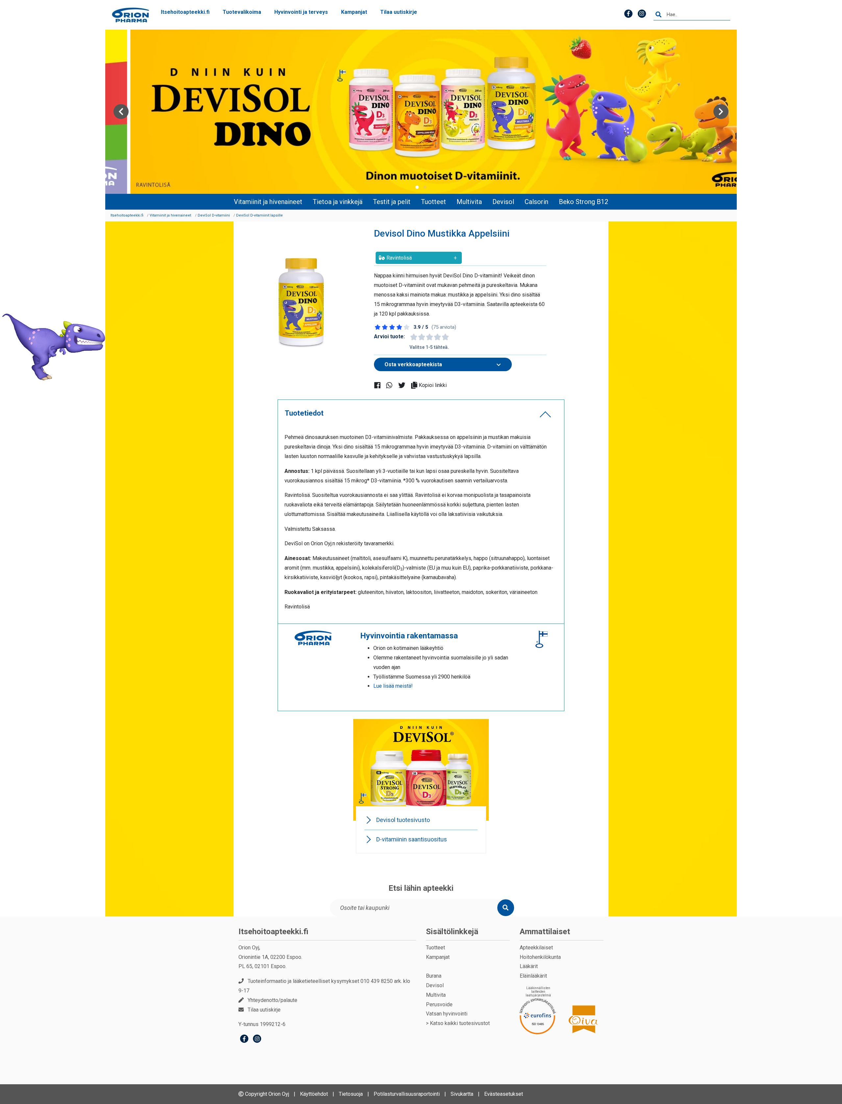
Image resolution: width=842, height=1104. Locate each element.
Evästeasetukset (503, 1094)
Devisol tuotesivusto (403, 819)
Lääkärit (529, 966)
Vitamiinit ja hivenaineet (268, 202)
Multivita (469, 202)
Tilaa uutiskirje (398, 12)
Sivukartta (462, 1094)
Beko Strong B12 (583, 202)
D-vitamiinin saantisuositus (411, 839)
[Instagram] (257, 1040)
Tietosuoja (351, 1094)
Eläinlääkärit (533, 976)
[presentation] (121, 111)
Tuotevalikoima (242, 12)
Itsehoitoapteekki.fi (185, 12)
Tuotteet (433, 202)
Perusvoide (439, 1004)
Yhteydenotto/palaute (272, 1000)
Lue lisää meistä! (393, 686)
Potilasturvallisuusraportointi (407, 1094)
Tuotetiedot (304, 413)
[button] (417, 187)
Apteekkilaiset (536, 947)
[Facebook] (244, 1040)
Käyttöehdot (314, 1094)
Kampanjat (354, 12)
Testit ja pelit (391, 202)
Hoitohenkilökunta (540, 957)
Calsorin (536, 202)
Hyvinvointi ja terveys (301, 12)
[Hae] (658, 14)
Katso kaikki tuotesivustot (460, 1023)
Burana (433, 976)
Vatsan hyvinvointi (446, 1014)
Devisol (503, 202)
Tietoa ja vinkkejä (337, 202)
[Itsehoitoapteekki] (130, 15)
